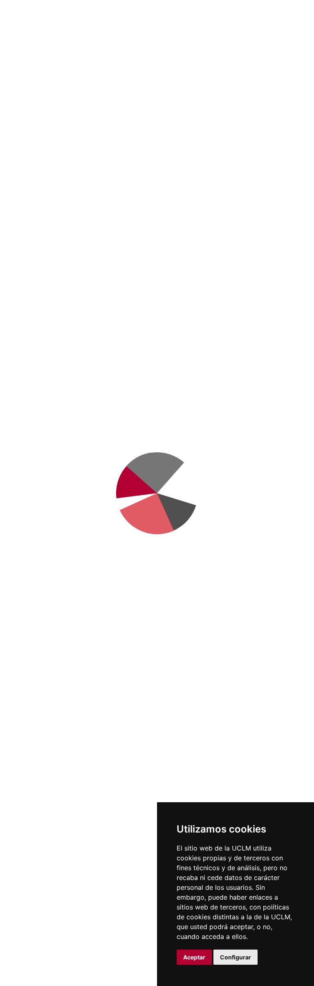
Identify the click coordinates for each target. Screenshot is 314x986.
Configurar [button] (235, 957)
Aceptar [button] (194, 957)
